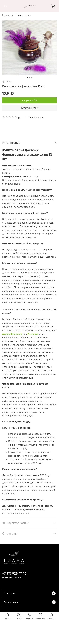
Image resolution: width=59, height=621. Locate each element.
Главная (6, 15)
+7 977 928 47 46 (14, 573)
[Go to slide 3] (31, 77)
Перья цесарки (22, 15)
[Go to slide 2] (29, 77)
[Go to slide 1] (27, 77)
